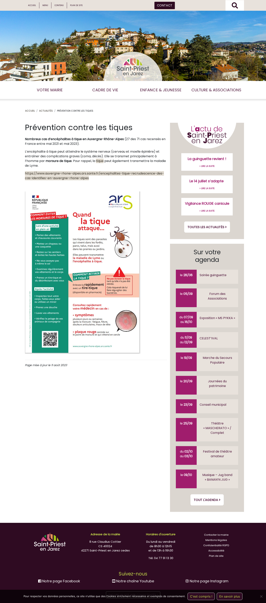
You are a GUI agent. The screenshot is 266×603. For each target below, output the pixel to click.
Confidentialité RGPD (216, 545)
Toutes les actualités (206, 227)
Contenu (59, 5)
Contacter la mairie (216, 535)
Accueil (32, 5)
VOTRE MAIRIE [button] (50, 90)
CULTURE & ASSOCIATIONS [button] (216, 90)
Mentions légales (216, 540)
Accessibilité (216, 550)
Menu (45, 5)
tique (100, 161)
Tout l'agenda (206, 500)
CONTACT (164, 5)
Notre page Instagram (208, 581)
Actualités (46, 110)
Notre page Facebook (60, 581)
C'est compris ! (201, 596)
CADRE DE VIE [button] (105, 90)
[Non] (261, 596)
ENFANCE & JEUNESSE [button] (160, 90)
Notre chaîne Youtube (134, 581)
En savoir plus (229, 596)
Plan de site (76, 5)
